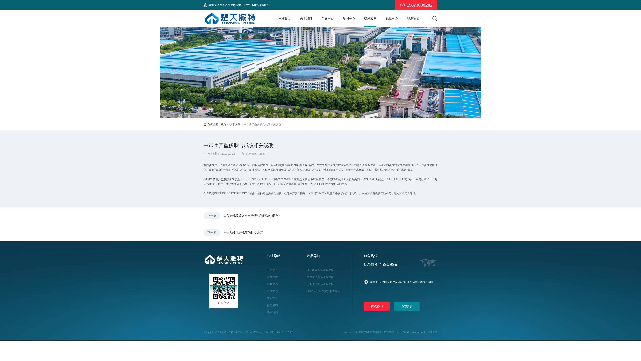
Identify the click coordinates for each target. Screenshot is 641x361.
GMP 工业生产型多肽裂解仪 (323, 291)
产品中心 (327, 18)
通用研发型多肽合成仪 (320, 270)
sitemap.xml (418, 332)
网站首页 (284, 18)
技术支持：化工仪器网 (396, 332)
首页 (223, 124)
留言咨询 (272, 305)
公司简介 (272, 270)
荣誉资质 (272, 277)
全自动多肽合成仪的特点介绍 (243, 232)
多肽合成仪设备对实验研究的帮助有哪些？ (252, 215)
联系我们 (413, 18)
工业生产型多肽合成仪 (320, 284)
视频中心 (392, 18)
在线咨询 (377, 306)
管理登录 (432, 332)
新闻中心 (349, 18)
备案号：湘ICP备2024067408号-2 (362, 332)
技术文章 (370, 18)
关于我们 (306, 18)
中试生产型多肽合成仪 (320, 277)
